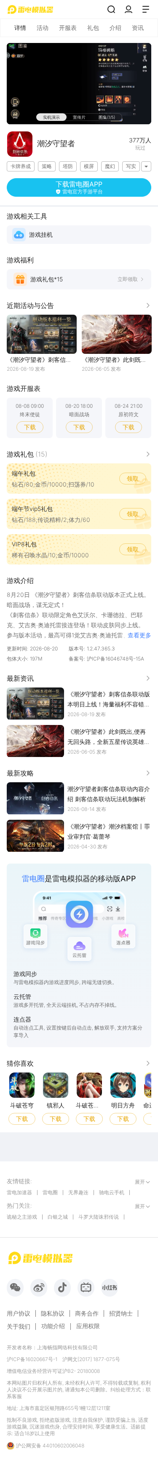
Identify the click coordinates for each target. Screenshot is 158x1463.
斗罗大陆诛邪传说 (98, 1217)
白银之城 (58, 1217)
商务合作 (87, 1313)
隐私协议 (52, 1313)
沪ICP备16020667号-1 (32, 1359)
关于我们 (18, 1326)
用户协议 (18, 1313)
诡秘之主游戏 (22, 1217)
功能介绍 (53, 1325)
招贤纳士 (121, 1313)
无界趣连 (78, 1192)
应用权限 (88, 1325)
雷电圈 (50, 1192)
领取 (133, 478)
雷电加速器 (19, 1192)
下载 (30, 427)
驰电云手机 (111, 1192)
